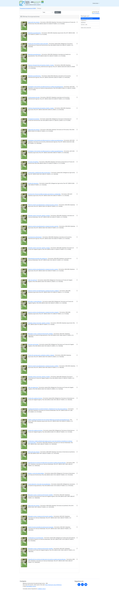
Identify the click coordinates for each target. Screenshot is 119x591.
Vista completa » (96, 13)
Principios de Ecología (33, 344)
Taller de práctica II (32, 280)
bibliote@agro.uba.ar (31, 586)
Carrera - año (84, 24)
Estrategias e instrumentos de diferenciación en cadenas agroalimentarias (45, 86)
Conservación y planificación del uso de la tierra (39, 172)
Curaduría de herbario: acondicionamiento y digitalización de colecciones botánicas (47, 409)
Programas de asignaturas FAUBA (28, 8)
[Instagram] (82, 584)
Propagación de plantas (33, 119)
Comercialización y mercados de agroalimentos (39, 484)
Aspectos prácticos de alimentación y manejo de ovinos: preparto (43, 312)
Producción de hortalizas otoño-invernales (38, 43)
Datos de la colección (86, 27)
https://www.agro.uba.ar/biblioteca (53, 584)
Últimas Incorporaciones (87, 18)
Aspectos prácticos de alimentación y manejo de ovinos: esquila (43, 269)
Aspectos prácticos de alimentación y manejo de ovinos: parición (43, 226)
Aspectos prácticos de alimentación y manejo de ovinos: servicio (43, 204)
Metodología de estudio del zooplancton (37, 258)
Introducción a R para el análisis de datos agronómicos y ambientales (44, 194)
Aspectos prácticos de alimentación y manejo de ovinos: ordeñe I (43, 366)
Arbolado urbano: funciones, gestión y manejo (39, 215)
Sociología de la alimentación (35, 237)
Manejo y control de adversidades (36, 473)
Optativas (83, 22)
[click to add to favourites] (77, 22)
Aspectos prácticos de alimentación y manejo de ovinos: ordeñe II (43, 290)
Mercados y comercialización (35, 301)
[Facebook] (79, 584)
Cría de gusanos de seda (34, 97)
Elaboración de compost (33, 22)
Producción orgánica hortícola (35, 430)
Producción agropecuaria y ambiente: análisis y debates (41, 355)
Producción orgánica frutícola (35, 398)
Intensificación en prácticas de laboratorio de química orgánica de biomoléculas (47, 462)
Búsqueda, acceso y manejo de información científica (40, 333)
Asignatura (83, 20)
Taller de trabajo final (33, 387)
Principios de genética (33, 162)
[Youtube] (85, 584)
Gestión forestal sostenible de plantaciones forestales (40, 527)
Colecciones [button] (95, 3)
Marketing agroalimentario (34, 33)
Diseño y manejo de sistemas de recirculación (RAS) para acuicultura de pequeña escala (48, 419)
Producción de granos (33, 183)
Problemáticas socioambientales (35, 537)
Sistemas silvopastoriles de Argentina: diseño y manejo (41, 65)
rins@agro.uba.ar (41, 588)
